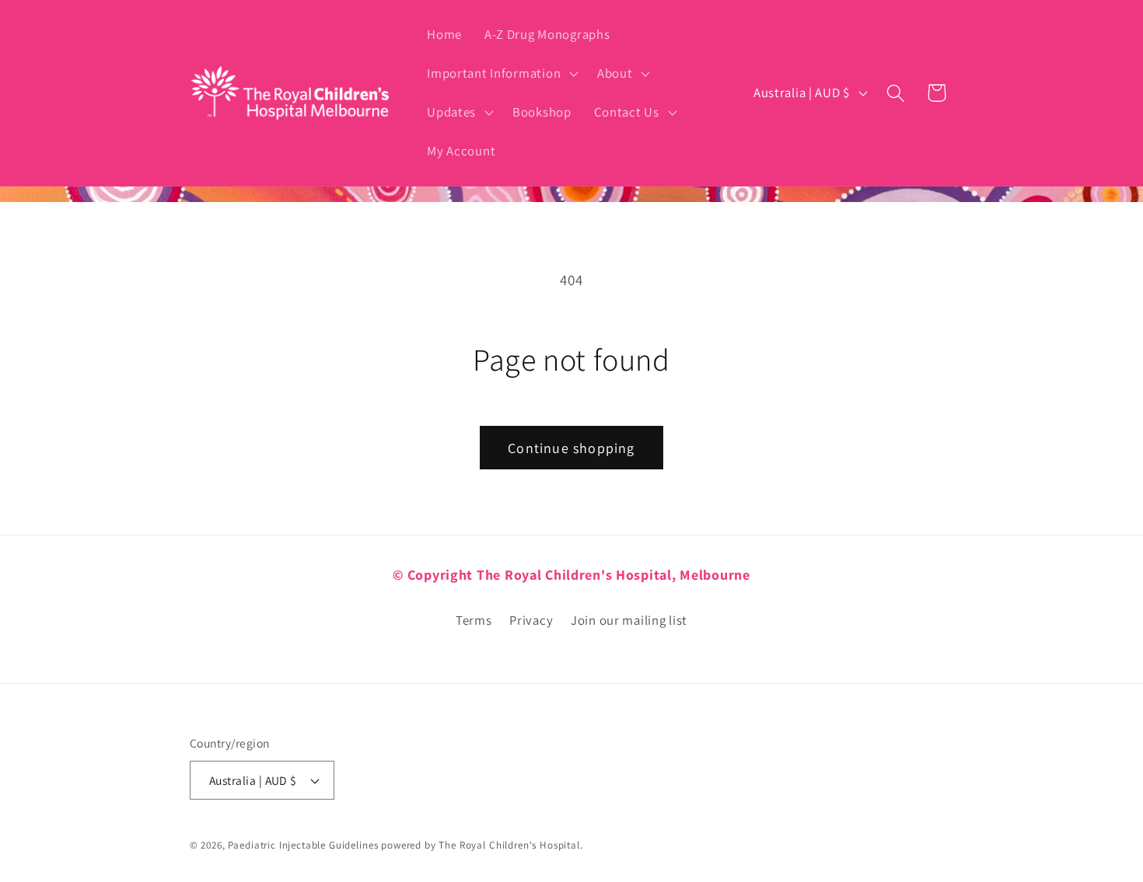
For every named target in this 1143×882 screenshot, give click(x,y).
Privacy (531, 620)
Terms (474, 620)
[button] (501, 73)
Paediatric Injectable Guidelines (303, 845)
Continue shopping (571, 448)
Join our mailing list (629, 620)
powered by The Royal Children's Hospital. (481, 845)
